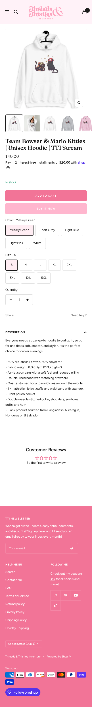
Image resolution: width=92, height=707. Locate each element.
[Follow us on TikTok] (55, 605)
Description (15, 332)
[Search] (16, 12)
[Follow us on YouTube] (76, 595)
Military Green (19, 230)
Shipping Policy (16, 620)
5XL (43, 278)
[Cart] (84, 12)
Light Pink (16, 243)
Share (9, 315)
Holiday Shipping (17, 628)
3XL (12, 278)
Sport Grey (47, 230)
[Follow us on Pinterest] (66, 595)
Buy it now (46, 208)
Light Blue (72, 230)
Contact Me (13, 580)
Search (10, 572)
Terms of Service (17, 596)
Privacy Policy (14, 612)
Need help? (79, 315)
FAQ (8, 588)
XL (54, 265)
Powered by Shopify (59, 656)
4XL (28, 278)
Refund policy (15, 604)
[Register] (71, 548)
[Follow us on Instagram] (55, 595)
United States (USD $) (21, 643)
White (37, 243)
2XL (69, 265)
